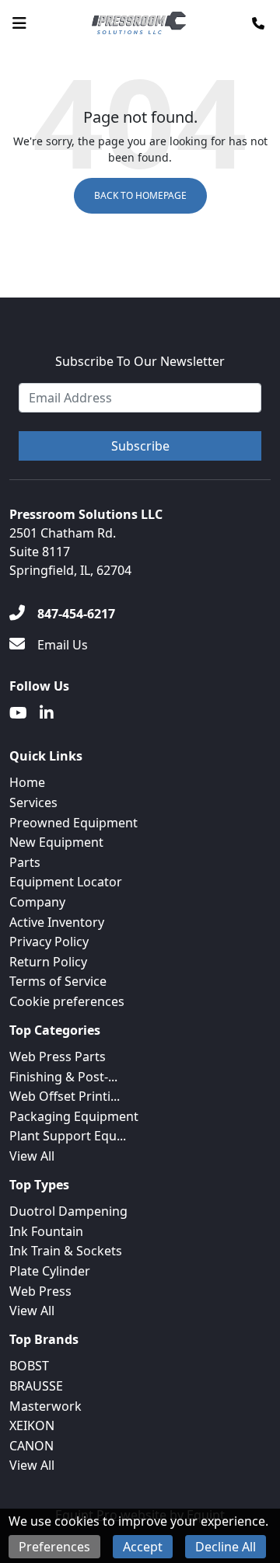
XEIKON (31, 1425)
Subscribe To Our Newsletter (140, 361)
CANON (31, 1445)
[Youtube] (18, 713)
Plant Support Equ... (67, 1135)
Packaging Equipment (73, 1116)
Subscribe (140, 445)
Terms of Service (58, 981)
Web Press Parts (57, 1056)
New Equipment (56, 842)
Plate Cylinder (49, 1270)
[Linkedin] (47, 713)
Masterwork (45, 1406)
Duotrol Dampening (68, 1211)
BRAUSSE (36, 1385)
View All (31, 1155)
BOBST (29, 1365)
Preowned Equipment (73, 822)
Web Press (40, 1291)
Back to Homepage (140, 195)
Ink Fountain (46, 1231)
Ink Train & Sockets (65, 1250)
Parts (24, 862)
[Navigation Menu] (19, 23)
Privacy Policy (49, 941)
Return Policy (48, 961)
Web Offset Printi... (64, 1096)
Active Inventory (56, 922)
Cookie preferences (66, 1001)
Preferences (54, 1546)
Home (27, 782)
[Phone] (258, 23)
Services (33, 802)
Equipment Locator (65, 881)
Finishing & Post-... (63, 1076)
